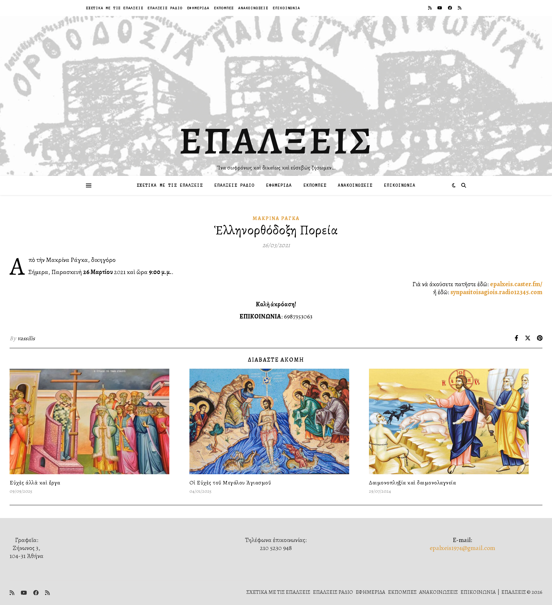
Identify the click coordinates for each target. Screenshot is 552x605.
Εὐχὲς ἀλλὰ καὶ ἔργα (35, 482)
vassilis (26, 338)
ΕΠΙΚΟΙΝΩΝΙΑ (286, 8)
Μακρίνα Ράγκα (276, 218)
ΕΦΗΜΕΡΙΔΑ (198, 8)
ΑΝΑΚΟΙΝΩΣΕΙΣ (253, 8)
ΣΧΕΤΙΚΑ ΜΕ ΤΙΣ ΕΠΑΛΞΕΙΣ (114, 8)
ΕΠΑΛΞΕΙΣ (276, 141)
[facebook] (450, 8)
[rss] (430, 8)
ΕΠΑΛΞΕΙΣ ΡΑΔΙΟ (165, 8)
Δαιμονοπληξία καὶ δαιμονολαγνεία (412, 482)
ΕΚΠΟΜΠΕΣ (224, 8)
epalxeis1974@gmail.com (462, 548)
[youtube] (440, 8)
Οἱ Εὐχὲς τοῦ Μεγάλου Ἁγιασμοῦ (230, 482)
